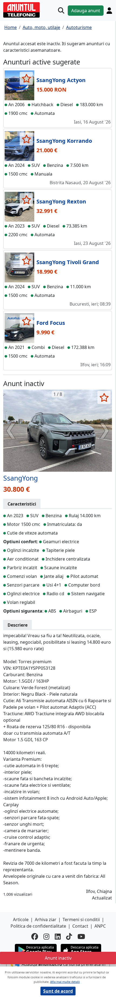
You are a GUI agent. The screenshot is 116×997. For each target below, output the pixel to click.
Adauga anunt (85, 11)
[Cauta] (61, 10)
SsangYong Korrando (64, 140)
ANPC (100, 926)
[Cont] (109, 10)
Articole (21, 919)
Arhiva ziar (45, 919)
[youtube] (81, 936)
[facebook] (34, 936)
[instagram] (46, 936)
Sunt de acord (58, 991)
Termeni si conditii (81, 919)
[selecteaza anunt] (26, 78)
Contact (80, 926)
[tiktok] (69, 936)
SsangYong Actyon (61, 80)
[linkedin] (58, 936)
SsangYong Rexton (61, 201)
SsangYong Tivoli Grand (67, 262)
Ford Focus (50, 322)
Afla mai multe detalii (65, 982)
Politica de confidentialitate (38, 926)
